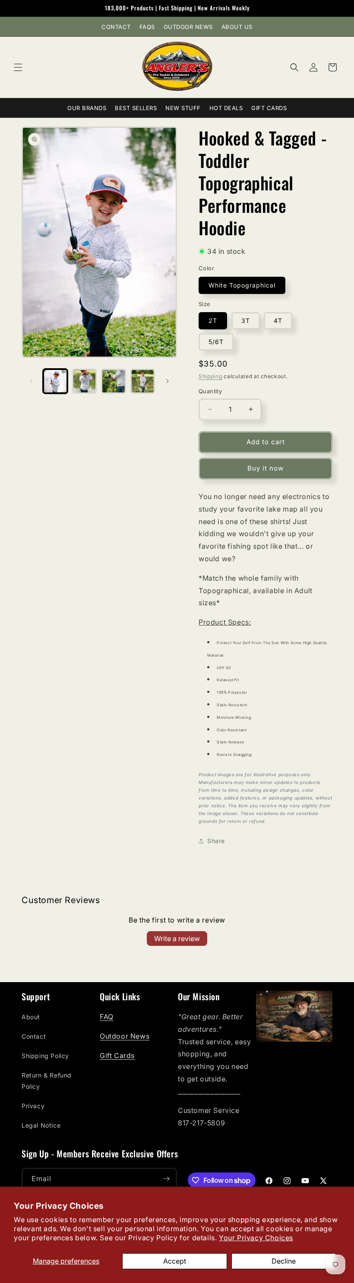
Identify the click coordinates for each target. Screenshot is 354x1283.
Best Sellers (136, 107)
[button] (18, 67)
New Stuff (183, 107)
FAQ (107, 1016)
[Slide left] (31, 381)
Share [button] (216, 840)
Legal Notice (41, 1125)
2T (213, 320)
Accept (174, 1261)
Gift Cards (269, 107)
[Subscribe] (166, 1179)
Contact (116, 26)
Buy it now (265, 468)
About (31, 1017)
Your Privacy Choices (256, 1237)
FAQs (147, 26)
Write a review (177, 938)
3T (245, 320)
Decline (284, 1261)
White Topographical (242, 285)
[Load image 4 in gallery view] (142, 381)
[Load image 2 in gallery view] (84, 381)
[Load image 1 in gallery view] (55, 381)
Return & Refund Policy (47, 1080)
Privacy (33, 1105)
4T (278, 320)
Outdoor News (188, 26)
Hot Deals (226, 107)
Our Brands (86, 107)
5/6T (216, 341)
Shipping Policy (45, 1055)
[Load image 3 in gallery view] (113, 381)
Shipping (210, 376)
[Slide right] (167, 381)
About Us (237, 26)
